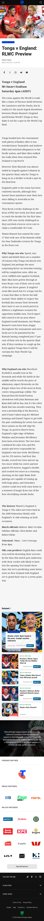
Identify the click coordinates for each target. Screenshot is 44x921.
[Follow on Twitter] (36, 877)
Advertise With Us (32, 907)
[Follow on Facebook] (32, 877)
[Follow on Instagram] (40, 877)
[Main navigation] (3, 2)
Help (14, 907)
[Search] (41, 2)
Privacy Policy (27, 902)
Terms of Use (17, 902)
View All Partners (22, 866)
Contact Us (21, 907)
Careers (8, 907)
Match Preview (8, 42)
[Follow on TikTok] (28, 877)
